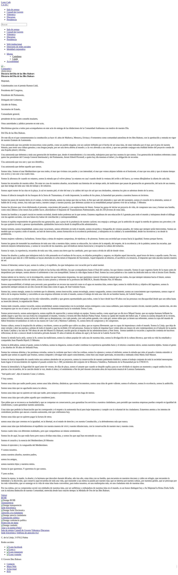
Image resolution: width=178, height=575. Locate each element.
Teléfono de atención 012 (27, 533)
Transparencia (7, 503)
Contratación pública (10, 518)
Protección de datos (9, 523)
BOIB (4, 498)
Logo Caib (6, 2)
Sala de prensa (13, 9)
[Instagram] (15, 552)
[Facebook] (14, 547)
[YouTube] (14, 554)
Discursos (11, 17)
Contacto (11, 564)
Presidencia (12, 19)
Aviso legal (12, 569)
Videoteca (11, 14)
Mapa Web (11, 566)
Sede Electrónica (8, 508)
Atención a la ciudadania (12, 513)
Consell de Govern (15, 12)
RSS (9, 571)
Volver (4, 495)
